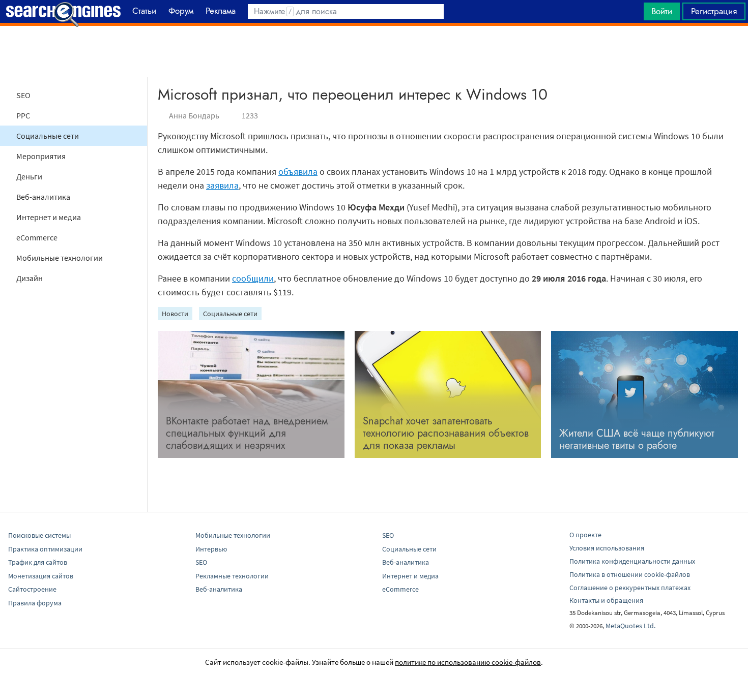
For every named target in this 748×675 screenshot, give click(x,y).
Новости (175, 313)
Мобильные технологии (59, 258)
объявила (298, 171)
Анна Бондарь (194, 115)
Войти (661, 11)
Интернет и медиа (48, 217)
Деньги (29, 176)
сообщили (253, 278)
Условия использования (606, 548)
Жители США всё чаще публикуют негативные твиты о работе (636, 439)
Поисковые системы (39, 535)
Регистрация (714, 11)
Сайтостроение (32, 589)
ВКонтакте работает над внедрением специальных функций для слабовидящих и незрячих (247, 433)
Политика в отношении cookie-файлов (629, 574)
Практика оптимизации (45, 549)
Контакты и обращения (606, 600)
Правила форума (35, 602)
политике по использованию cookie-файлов (468, 662)
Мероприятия (41, 156)
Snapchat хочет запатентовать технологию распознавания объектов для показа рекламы (446, 433)
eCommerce (36, 237)
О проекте (585, 534)
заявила (222, 185)
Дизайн (29, 278)
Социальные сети (47, 136)
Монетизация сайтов (40, 575)
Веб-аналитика (43, 197)
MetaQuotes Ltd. (630, 625)
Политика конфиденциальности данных (632, 561)
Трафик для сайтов (37, 562)
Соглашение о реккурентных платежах (630, 587)
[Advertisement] (374, 51)
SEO (23, 95)
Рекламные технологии (232, 575)
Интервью (211, 549)
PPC (23, 115)
